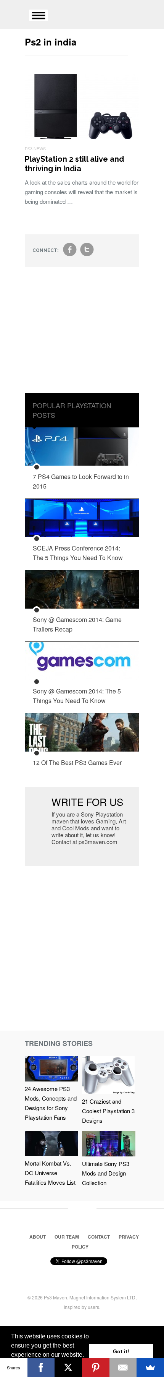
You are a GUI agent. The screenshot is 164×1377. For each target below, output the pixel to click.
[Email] (123, 1367)
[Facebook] (41, 1367)
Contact (99, 1236)
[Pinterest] (95, 1367)
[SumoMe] (150, 1367)
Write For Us (87, 801)
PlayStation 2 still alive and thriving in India (74, 163)
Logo (11, 15)
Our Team (67, 1236)
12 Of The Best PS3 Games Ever (77, 762)
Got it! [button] (121, 1351)
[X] (68, 1367)
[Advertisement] (82, 335)
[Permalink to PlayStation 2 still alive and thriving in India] (82, 136)
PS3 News (35, 148)
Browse (38, 15)
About (37, 1236)
